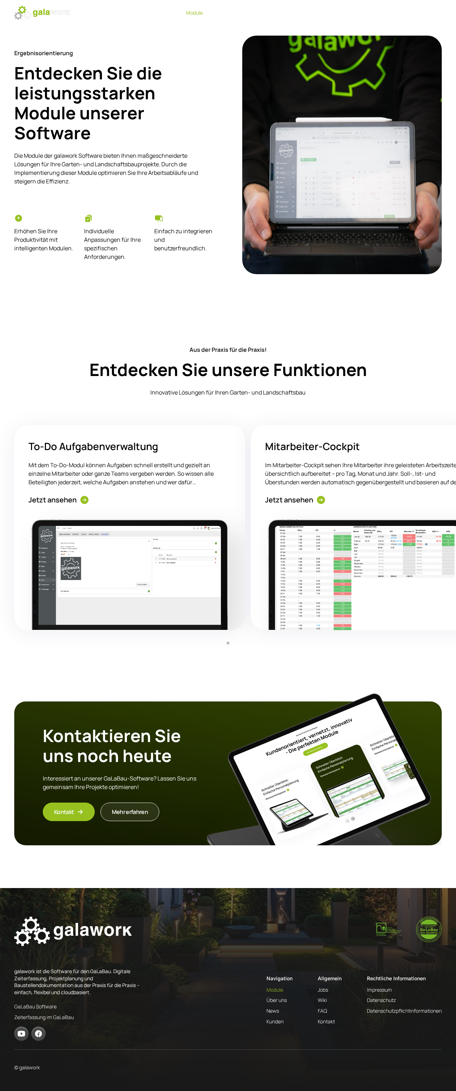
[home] (42, 13)
